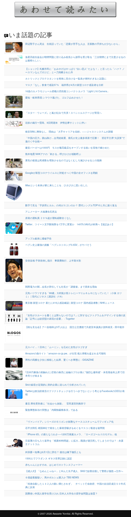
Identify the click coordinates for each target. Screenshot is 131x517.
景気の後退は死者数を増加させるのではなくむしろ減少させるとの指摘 (63, 160)
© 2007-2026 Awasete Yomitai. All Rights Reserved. (65, 513)
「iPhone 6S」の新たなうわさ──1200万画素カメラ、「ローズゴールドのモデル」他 (71, 434)
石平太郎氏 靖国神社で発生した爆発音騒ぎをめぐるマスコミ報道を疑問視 (65, 428)
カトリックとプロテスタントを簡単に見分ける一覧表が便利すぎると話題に (65, 78)
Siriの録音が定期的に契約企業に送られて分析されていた (55, 384)
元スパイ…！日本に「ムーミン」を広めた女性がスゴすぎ (56, 347)
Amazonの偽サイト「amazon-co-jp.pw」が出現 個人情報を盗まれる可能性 (65, 353)
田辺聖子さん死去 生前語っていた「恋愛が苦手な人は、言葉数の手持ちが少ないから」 (73, 43)
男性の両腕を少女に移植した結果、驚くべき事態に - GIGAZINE (59, 359)
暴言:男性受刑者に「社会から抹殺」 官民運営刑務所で (55, 403)
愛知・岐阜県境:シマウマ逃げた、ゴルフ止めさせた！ (54, 97)
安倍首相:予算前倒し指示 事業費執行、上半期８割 (53, 260)
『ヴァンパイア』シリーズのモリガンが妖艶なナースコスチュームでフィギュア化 (69, 421)
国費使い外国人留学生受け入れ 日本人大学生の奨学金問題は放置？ (61, 493)
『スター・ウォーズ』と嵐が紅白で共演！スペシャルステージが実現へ (63, 112)
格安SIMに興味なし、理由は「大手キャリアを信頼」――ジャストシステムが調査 (69, 131)
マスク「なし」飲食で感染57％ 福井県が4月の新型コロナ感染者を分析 (64, 85)
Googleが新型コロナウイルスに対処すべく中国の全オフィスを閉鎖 (61, 172)
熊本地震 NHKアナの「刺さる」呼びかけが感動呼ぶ (53, 154)
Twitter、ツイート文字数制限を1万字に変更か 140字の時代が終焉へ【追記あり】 (69, 224)
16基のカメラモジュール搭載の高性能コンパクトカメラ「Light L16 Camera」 (67, 91)
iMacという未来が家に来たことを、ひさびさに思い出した (56, 185)
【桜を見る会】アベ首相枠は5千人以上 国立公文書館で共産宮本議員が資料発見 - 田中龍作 (74, 327)
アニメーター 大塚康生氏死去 (41, 211)
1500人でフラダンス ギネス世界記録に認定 (48, 458)
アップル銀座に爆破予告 (38, 238)
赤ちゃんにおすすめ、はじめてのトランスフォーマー (54, 464)
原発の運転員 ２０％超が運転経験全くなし (48, 218)
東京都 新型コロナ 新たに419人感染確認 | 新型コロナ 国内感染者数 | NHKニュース (69, 302)
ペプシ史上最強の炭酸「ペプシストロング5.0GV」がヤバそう (58, 244)
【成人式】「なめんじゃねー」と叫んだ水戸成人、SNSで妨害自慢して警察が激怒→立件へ (74, 471)
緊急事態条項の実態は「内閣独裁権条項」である (51, 409)
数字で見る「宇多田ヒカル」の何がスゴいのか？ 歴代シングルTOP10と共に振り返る (71, 205)
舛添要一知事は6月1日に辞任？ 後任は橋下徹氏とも (53, 452)
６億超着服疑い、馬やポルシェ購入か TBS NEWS (52, 477)
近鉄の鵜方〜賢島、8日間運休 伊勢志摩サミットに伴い (55, 122)
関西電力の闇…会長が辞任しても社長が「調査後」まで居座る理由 (61, 286)
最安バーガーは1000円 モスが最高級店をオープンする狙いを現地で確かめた (67, 147)
